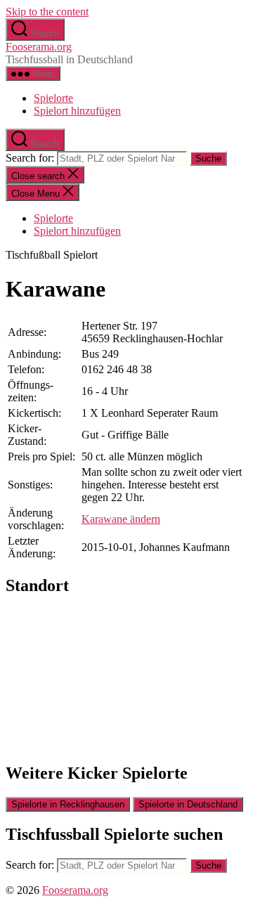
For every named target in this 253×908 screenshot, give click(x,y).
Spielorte (53, 98)
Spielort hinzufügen (77, 111)
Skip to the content (47, 12)
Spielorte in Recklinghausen (67, 804)
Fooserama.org (39, 47)
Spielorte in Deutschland (188, 804)
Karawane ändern (121, 519)
